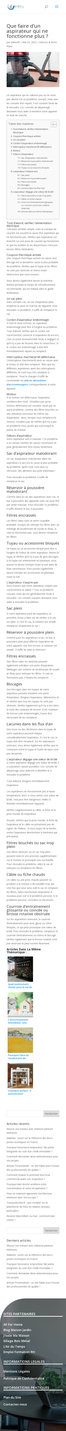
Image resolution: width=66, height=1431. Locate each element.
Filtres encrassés (28, 164)
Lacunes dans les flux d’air (33, 188)
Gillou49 (15, 42)
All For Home (13, 1324)
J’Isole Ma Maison (16, 1335)
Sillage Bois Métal (16, 1341)
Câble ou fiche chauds (31, 199)
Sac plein (25, 175)
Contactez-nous (15, 1404)
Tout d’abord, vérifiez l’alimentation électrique (30, 131)
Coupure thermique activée (27, 136)
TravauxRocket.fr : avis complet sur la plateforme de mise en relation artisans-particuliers (29, 1206)
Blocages (25, 185)
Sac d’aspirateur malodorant (34, 158)
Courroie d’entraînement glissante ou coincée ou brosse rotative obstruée (37, 205)
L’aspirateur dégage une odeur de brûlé (33, 191)
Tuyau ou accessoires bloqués (35, 167)
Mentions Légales (16, 1371)
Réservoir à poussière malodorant (37, 161)
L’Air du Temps (14, 1346)
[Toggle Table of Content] (52, 124)
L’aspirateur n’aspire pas (25, 171)
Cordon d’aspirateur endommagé (30, 143)
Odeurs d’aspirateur (23, 154)
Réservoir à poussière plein (34, 178)
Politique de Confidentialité (23, 1378)
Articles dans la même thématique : (37, 211)
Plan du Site (12, 1397)
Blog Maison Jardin (17, 1330)
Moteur (16, 150)
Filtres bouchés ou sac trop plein (36, 195)
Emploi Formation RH (19, 1352)
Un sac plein (19, 139)
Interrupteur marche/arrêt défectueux (32, 146)
